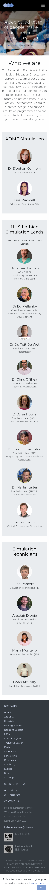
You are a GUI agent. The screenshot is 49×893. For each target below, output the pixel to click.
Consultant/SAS (12, 738)
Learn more (37, 883)
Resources (10, 760)
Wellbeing (10, 764)
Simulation (12, 45)
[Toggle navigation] (43, 5)
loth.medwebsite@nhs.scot (19, 827)
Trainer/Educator (13, 743)
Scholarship (10, 756)
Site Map (9, 777)
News (7, 773)
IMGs (7, 734)
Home (7, 712)
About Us (9, 717)
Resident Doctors (13, 730)
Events (8, 769)
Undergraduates (13, 725)
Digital (7, 747)
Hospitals (9, 721)
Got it (42, 887)
